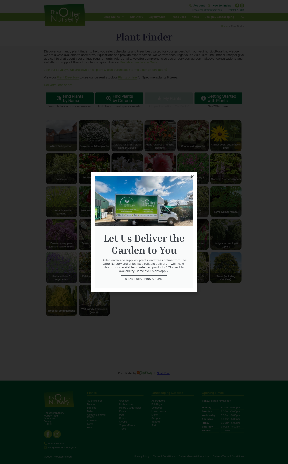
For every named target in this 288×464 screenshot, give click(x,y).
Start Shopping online (144, 279)
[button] (193, 176)
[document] (144, 232)
